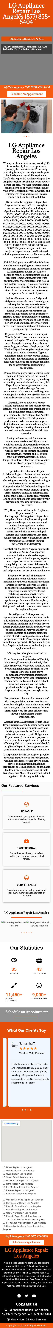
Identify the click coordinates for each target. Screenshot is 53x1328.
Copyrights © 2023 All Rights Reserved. (26, 1325)
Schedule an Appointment (26, 1012)
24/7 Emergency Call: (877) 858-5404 (26, 87)
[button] (26, 136)
